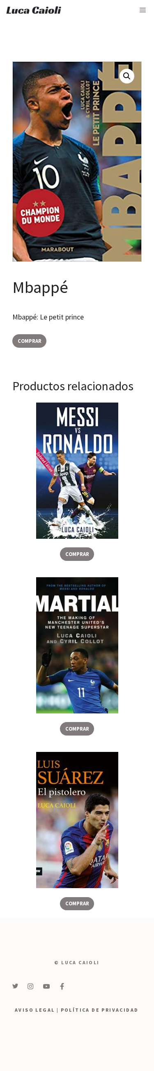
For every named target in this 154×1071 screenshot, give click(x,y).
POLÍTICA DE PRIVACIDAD (100, 1010)
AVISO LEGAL (35, 1010)
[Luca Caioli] (33, 10)
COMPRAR (29, 341)
